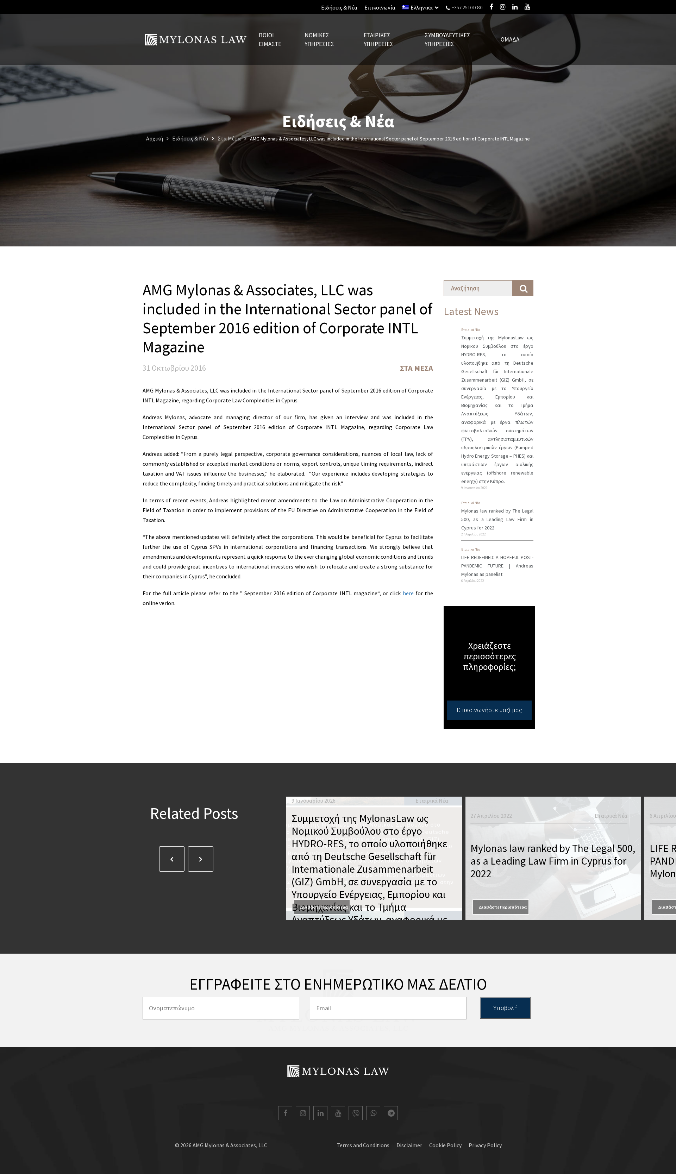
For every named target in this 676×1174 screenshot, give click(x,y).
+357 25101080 (466, 7)
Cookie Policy (445, 1145)
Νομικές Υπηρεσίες (319, 39)
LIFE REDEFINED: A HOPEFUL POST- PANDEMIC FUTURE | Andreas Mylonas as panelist (497, 565)
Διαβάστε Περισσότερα (324, 907)
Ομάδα (510, 39)
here (407, 593)
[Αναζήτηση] (522, 288)
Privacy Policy (485, 1145)
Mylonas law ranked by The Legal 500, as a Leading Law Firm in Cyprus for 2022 (497, 519)
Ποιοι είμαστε (270, 39)
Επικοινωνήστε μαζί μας (489, 710)
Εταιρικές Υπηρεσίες (378, 39)
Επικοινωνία (379, 7)
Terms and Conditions (363, 1145)
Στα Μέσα (416, 368)
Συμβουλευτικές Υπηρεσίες (447, 39)
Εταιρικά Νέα (470, 329)
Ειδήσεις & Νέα (339, 7)
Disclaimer (409, 1145)
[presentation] (171, 859)
